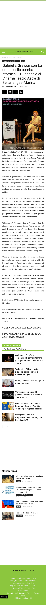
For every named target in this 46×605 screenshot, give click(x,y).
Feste (18, 481)
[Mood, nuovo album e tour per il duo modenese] (8, 383)
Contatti (10, 593)
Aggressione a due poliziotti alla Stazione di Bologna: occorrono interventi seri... (28, 490)
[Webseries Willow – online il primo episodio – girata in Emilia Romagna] (8, 372)
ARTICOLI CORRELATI (12, 346)
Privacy (29, 593)
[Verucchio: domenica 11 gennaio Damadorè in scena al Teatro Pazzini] (8, 395)
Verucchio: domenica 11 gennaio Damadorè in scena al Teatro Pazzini (28, 395)
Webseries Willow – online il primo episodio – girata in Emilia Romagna (27, 372)
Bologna (19, 515)
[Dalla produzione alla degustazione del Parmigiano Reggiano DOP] (8, 417)
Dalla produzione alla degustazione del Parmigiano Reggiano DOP (28, 417)
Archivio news (20, 593)
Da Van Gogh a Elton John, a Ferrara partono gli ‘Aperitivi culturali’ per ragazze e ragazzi (29, 406)
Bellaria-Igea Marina (15, 58)
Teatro (23, 61)
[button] (42, 52)
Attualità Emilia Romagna (24, 495)
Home (4, 58)
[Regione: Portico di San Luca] (8, 516)
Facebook (25, 598)
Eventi (17, 61)
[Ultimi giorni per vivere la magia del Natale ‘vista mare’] (8, 479)
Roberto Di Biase (10, 86)
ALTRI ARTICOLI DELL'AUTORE (15, 349)
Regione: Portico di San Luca (27, 513)
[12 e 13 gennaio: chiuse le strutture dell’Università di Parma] (8, 504)
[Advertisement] (23, 24)
